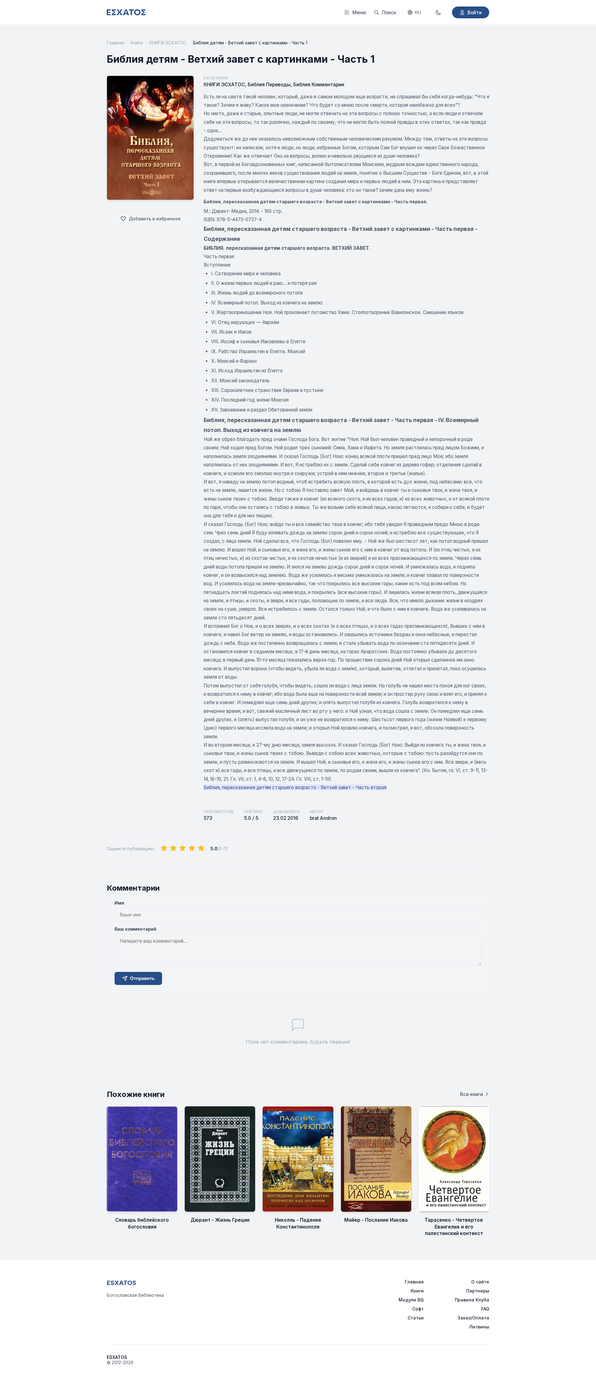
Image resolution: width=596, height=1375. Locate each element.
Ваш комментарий (135, 929)
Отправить (142, 978)
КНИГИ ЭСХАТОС (168, 42)
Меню (359, 13)
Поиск (389, 13)
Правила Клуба (472, 1299)
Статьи (416, 1317)
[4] (191, 848)
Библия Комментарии (318, 85)
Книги (137, 42)
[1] (164, 848)
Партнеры (477, 1290)
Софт (418, 1308)
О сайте (480, 1281)
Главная (115, 42)
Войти (474, 13)
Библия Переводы (269, 85)
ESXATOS (121, 1283)
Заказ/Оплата (473, 1317)
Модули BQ (411, 1299)
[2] (173, 848)
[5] (201, 848)
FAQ (485, 1308)
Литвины (479, 1326)
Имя (119, 902)
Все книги (471, 1094)
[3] (182, 848)
